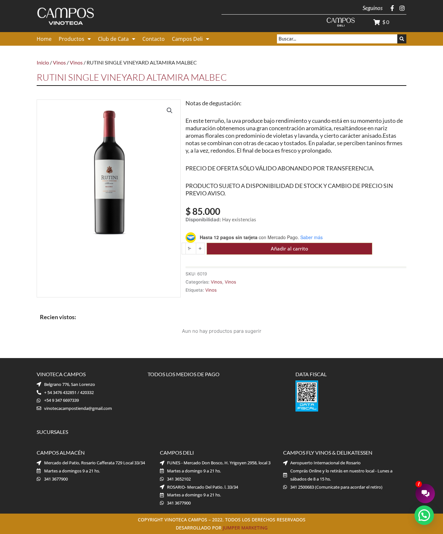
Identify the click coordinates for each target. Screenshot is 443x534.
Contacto (153, 39)
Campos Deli (187, 39)
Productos (71, 39)
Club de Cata (113, 39)
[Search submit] (401, 38)
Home (44, 39)
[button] (169, 110)
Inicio (43, 62)
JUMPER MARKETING (245, 528)
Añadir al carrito (289, 248)
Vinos (59, 62)
